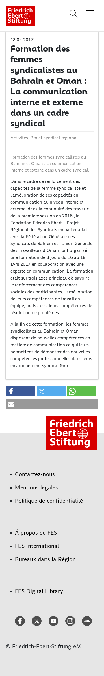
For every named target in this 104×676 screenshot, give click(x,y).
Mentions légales (36, 487)
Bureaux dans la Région (45, 559)
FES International (37, 545)
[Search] (74, 13)
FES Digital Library (39, 591)
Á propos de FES (36, 532)
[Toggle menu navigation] (89, 13)
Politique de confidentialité (49, 500)
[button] (20, 391)
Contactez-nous (35, 474)
